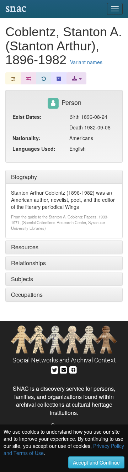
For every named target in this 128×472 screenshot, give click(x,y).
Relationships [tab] (28, 263)
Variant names (86, 62)
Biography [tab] (24, 177)
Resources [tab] (24, 247)
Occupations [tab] (27, 294)
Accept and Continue (96, 462)
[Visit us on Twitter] (54, 369)
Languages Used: (33, 148)
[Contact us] (63, 369)
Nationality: (26, 137)
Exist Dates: (27, 116)
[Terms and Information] (73, 369)
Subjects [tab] (22, 279)
